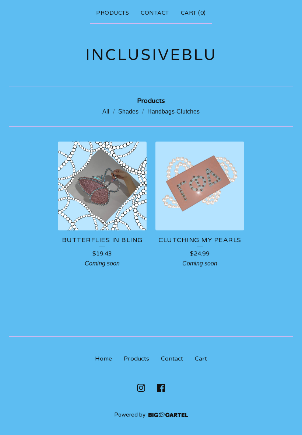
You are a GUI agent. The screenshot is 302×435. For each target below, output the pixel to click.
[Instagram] (141, 388)
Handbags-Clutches (173, 111)
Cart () (193, 13)
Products (112, 13)
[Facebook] (161, 388)
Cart (201, 358)
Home (103, 358)
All (105, 111)
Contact (155, 13)
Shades (128, 111)
